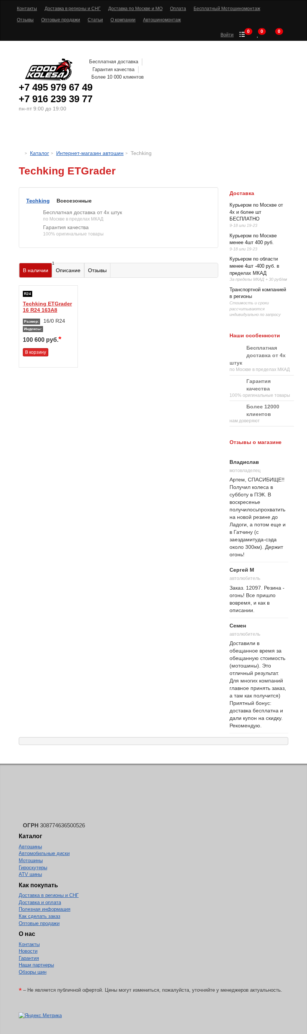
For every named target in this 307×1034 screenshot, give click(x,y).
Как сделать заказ (39, 916)
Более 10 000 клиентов (117, 77)
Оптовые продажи (39, 923)
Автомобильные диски (44, 853)
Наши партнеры (36, 965)
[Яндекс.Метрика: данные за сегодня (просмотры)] (40, 1015)
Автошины (52, 133)
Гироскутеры (33, 867)
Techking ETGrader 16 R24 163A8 (47, 307)
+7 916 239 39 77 (55, 98)
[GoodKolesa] (21, 153)
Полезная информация (44, 909)
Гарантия (29, 958)
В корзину (35, 352)
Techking (38, 201)
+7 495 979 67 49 (55, 87)
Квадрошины (212, 133)
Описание (68, 270)
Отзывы (97, 270)
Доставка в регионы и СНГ (49, 895)
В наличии (37, 268)
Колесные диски (108, 133)
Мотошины (165, 133)
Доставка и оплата (40, 902)
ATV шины (30, 874)
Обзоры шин (32, 972)
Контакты (29, 944)
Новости (28, 951)
